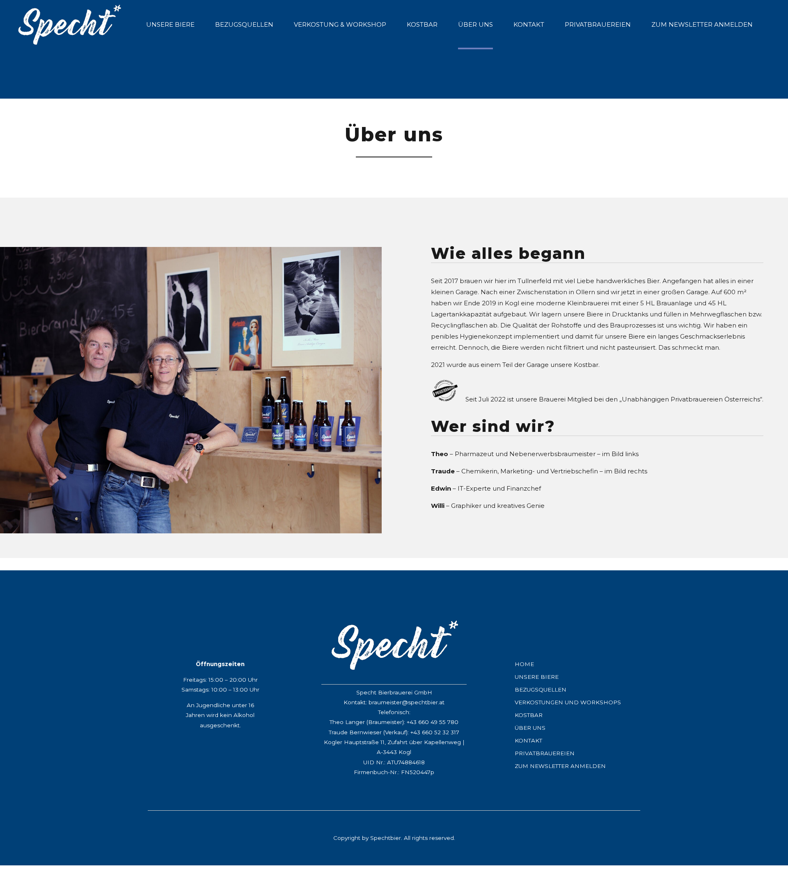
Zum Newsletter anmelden (702, 24)
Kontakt (528, 24)
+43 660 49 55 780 (432, 722)
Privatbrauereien (598, 24)
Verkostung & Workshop (340, 24)
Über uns (475, 24)
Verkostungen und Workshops (568, 702)
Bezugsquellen (244, 24)
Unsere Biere (170, 24)
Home (524, 664)
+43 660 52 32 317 (434, 732)
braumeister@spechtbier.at (406, 702)
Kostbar (422, 24)
